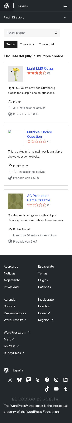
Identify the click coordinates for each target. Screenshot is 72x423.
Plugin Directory (14, 17)
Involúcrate (46, 299)
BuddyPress (14, 353)
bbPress (11, 346)
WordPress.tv (15, 320)
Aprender (10, 299)
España (18, 370)
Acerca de (11, 266)
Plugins (43, 280)
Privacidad (11, 287)
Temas (42, 273)
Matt (9, 339)
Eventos (44, 306)
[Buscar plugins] (56, 33)
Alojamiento (12, 280)
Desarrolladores (15, 313)
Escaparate (46, 266)
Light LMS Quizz (40, 68)
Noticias (9, 273)
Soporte (9, 306)
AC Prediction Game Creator (38, 198)
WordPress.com (17, 332)
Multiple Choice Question (39, 134)
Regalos (45, 320)
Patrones (44, 287)
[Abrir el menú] (66, 6)
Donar (44, 313)
